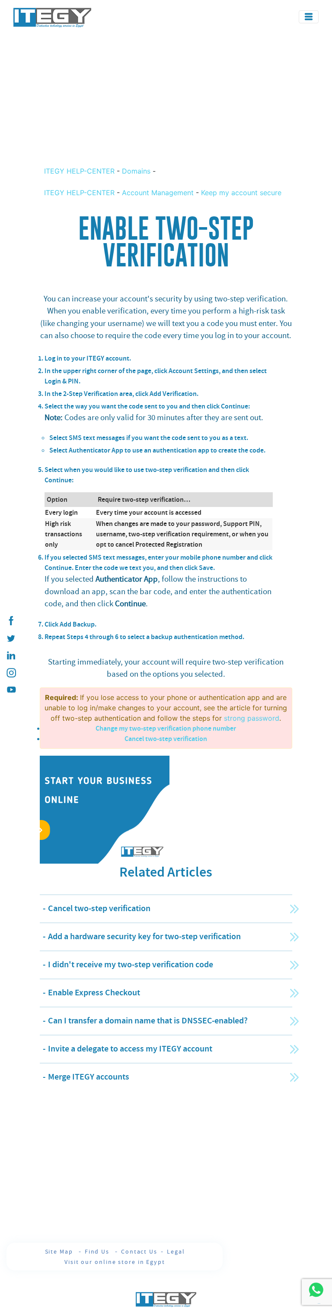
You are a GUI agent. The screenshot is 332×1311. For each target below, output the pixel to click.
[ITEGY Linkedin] (11, 655)
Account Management (158, 192)
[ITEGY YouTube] (11, 690)
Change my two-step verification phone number (166, 728)
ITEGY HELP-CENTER (80, 171)
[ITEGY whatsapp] (316, 1289)
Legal (176, 1251)
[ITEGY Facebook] (11, 620)
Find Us (98, 1251)
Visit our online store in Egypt (114, 1262)
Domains (136, 171)
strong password (251, 718)
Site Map (60, 1251)
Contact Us (139, 1251)
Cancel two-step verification (165, 738)
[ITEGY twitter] (11, 638)
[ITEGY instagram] (11, 672)
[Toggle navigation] (309, 16)
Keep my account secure (241, 192)
